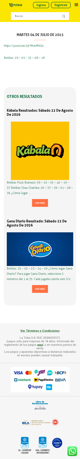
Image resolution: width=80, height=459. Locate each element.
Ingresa (41, 5)
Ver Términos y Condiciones (40, 331)
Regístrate (60, 5)
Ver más (40, 203)
